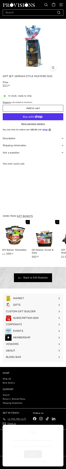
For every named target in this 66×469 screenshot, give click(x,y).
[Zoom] (53, 68)
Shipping (7, 102)
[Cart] (53, 4)
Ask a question (11, 152)
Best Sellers (9, 382)
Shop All (7, 378)
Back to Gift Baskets (35, 277)
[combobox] (33, 12)
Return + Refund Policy (14, 399)
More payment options (33, 123)
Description (9, 138)
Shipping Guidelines (12, 403)
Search (6, 395)
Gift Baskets (25, 216)
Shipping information (14, 145)
